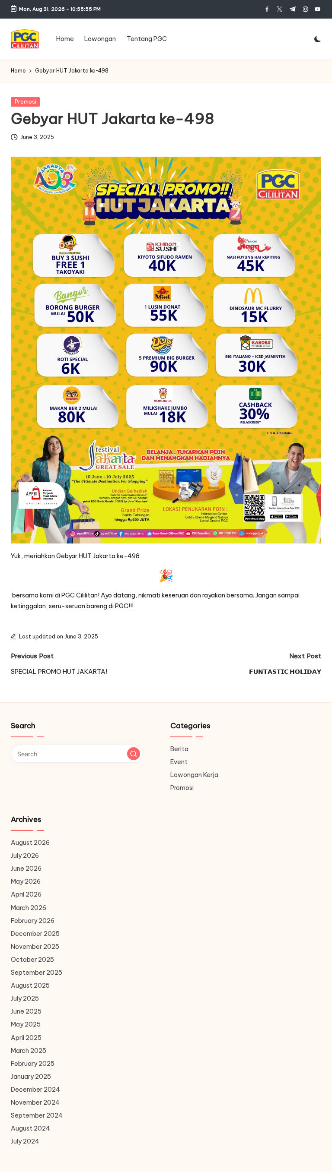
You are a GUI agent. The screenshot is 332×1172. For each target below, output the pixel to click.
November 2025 (35, 947)
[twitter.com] (279, 9)
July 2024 (25, 1141)
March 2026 (28, 908)
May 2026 (26, 881)
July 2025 (25, 998)
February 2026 (32, 921)
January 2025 (31, 1076)
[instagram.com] (305, 9)
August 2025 (30, 985)
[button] (133, 753)
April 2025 (26, 1038)
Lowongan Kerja (194, 775)
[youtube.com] (317, 9)
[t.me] (292, 9)
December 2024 (35, 1089)
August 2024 (30, 1128)
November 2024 (35, 1102)
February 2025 (32, 1064)
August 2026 (30, 843)
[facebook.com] (267, 9)
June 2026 (26, 868)
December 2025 (35, 934)
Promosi (25, 101)
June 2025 (26, 1011)
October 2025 (32, 960)
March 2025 (28, 1051)
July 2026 (25, 855)
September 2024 (37, 1115)
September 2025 (36, 972)
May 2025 (26, 1024)
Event (179, 762)
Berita (179, 749)
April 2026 (26, 894)
